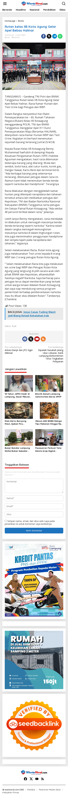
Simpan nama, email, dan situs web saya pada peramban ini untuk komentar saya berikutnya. (30, 522)
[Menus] (4, 3)
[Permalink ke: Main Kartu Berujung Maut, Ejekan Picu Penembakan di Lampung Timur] (19, 410)
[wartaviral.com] (34, 3)
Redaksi (31, 789)
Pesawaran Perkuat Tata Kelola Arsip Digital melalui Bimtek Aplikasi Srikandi (48, 449)
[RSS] (43, 338)
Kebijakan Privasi (10, 792)
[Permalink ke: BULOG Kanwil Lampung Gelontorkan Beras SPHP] (49, 383)
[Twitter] (30, 338)
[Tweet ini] (49, 36)
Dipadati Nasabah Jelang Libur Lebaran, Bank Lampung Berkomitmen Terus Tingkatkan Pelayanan (50, 354)
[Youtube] (37, 338)
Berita (7, 37)
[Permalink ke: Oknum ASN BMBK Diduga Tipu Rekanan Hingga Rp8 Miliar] (49, 410)
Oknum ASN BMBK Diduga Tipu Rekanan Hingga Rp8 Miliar (48, 422)
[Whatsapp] (60, 36)
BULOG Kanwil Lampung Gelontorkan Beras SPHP (48, 395)
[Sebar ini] (43, 36)
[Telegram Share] (54, 36)
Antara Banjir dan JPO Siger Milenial (19, 350)
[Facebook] (24, 338)
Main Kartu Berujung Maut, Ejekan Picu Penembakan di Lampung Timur (18, 422)
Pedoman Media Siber (50, 789)
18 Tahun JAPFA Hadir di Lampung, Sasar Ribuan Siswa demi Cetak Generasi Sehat (17, 395)
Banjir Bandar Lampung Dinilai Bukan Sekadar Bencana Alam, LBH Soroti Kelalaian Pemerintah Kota (18, 449)
